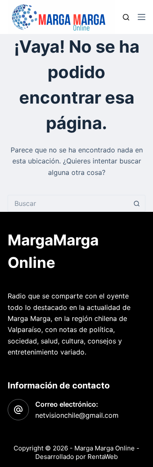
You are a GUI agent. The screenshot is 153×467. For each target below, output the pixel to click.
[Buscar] (126, 17)
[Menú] (141, 17)
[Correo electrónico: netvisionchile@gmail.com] (18, 409)
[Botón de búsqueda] (136, 203)
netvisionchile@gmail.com (77, 415)
